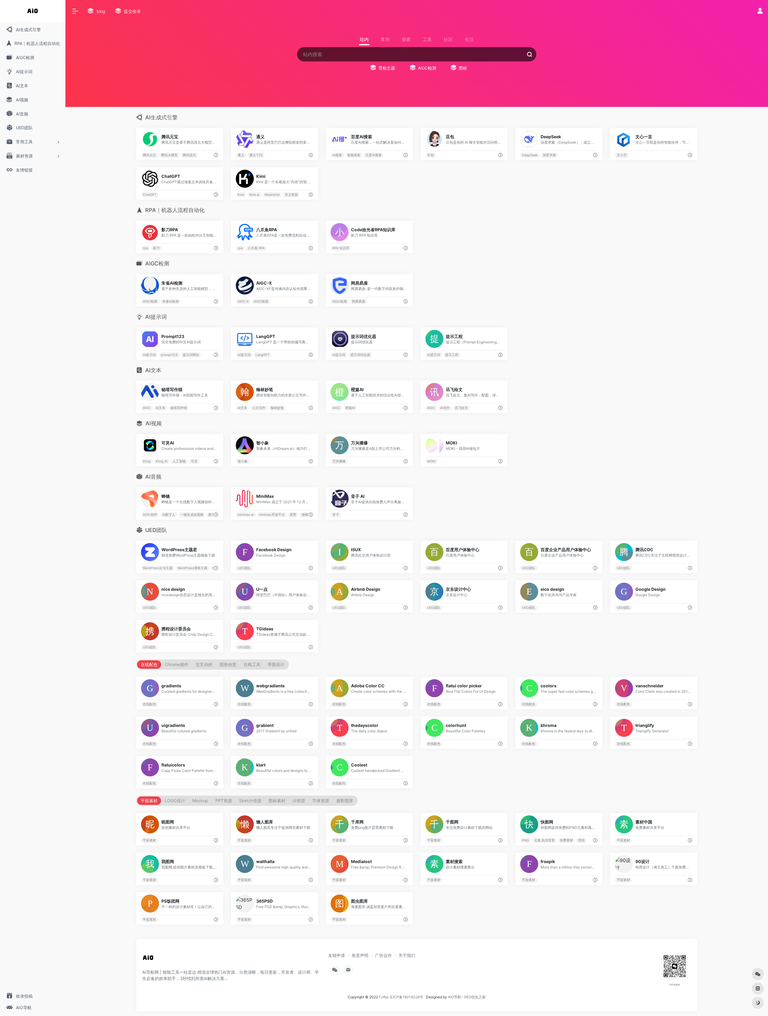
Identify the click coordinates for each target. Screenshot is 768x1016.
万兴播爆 (339, 461)
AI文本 (160, 408)
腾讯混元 (189, 155)
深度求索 (549, 155)
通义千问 (255, 155)
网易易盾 (358, 301)
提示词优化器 (360, 355)
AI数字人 (168, 515)
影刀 (156, 248)
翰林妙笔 (277, 408)
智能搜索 (353, 155)
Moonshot (272, 195)
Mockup (200, 800)
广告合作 (383, 955)
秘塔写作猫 (178, 408)
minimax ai (246, 515)
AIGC (147, 408)
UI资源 (298, 800)
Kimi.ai (254, 195)
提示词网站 (191, 355)
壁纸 (581, 840)
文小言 (622, 155)
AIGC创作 (150, 515)
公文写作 (259, 408)
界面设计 (276, 664)
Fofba (383, 997)
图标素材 (276, 800)
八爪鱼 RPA (256, 248)
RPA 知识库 (341, 248)
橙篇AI (350, 408)
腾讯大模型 (169, 155)
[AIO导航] (148, 960)
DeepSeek (530, 155)
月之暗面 (291, 195)
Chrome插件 (176, 664)
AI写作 (445, 408)
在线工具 (252, 664)
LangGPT (263, 355)
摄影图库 (344, 800)
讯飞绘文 (461, 408)
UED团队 (244, 568)
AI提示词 (149, 355)
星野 (293, 515)
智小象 (243, 461)
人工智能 (179, 461)
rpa (145, 248)
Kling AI (161, 461)
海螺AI (306, 515)
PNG (525, 840)
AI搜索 (337, 155)
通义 (241, 155)
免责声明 (360, 955)
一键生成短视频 (191, 515)
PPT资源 (223, 800)
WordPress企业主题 (157, 568)
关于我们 (406, 955)
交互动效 (204, 664)
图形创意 (228, 664)
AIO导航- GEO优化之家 (467, 997)
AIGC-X (243, 301)
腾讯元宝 (149, 155)
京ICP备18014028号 (406, 997)
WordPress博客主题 (192, 568)
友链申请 (336, 955)
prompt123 (169, 355)
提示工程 (451, 355)
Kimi (241, 195)
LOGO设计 (175, 800)
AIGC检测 (150, 301)
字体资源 (320, 800)
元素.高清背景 (544, 840)
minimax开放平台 (272, 515)
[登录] (760, 11)
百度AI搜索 (373, 155)
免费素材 (566, 840)
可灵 (194, 461)
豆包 (431, 155)
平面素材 (149, 800)
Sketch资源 (250, 800)
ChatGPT (150, 195)
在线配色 (149, 664)
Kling (147, 461)
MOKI (432, 461)
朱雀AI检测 (170, 301)
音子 (336, 515)
